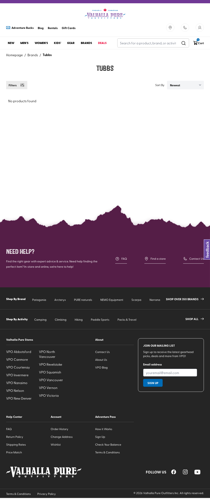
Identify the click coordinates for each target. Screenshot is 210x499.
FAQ (124, 259)
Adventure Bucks (22, 28)
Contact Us (196, 259)
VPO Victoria (49, 395)
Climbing (60, 319)
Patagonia (39, 300)
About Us (101, 360)
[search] (183, 43)
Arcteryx (60, 300)
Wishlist (56, 444)
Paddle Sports (100, 319)
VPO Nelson (15, 390)
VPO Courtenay (18, 367)
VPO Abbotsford (18, 351)
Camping (40, 319)
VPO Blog (101, 367)
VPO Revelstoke (50, 364)
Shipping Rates (16, 444)
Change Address (62, 437)
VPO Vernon (48, 387)
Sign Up (100, 437)
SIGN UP (152, 383)
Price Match (14, 452)
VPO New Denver (19, 398)
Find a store (158, 259)
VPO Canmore (17, 359)
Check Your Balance (108, 444)
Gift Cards (68, 28)
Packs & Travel (127, 319)
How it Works (103, 429)
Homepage (14, 55)
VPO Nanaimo (16, 382)
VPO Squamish (50, 372)
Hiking (79, 319)
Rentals (53, 28)
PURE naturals (83, 300)
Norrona (155, 300)
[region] (173, 471)
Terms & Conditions (107, 452)
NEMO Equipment (111, 300)
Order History (59, 429)
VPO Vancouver (51, 380)
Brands (32, 55)
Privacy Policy (46, 494)
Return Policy (14, 437)
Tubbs (47, 54)
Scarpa (136, 300)
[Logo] (105, 13)
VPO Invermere (17, 375)
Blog (41, 28)
